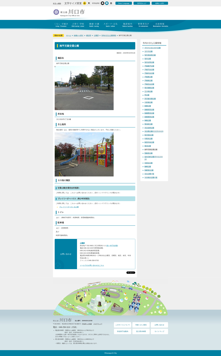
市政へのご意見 (141, 325)
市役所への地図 (87, 324)
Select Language (123, 3)
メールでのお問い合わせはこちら (92, 265)
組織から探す (159, 3)
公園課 (96, 35)
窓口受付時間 (141, 331)
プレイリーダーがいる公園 (69, 207)
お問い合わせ (159, 325)
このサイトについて (122, 325)
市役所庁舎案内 (122, 331)
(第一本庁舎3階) (112, 245)
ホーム (68, 35)
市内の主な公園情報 (108, 35)
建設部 (88, 35)
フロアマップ (97, 324)
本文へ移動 (57, 3)
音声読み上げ (141, 3)
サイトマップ (159, 331)
